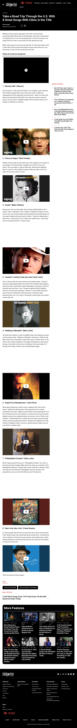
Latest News (44, 3)
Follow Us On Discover (9, 587)
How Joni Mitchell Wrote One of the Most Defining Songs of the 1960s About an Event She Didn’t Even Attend (64, 112)
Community (59, 3)
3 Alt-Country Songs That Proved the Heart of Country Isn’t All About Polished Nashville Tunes (64, 629)
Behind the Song (7, 684)
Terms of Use (55, 719)
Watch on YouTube (7, 709)
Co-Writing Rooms (65, 688)
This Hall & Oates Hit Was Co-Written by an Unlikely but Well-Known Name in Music (47, 630)
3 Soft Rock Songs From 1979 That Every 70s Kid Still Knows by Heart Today (24, 598)
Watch (22, 7)
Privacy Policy (67, 719)
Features (37, 3)
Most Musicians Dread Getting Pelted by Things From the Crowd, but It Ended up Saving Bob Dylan (11, 629)
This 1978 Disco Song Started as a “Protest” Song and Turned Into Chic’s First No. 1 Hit (64, 102)
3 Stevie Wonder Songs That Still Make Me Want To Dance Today (47, 652)
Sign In (33, 719)
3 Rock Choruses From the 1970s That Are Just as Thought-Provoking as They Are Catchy (64, 654)
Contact (25, 719)
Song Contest (35, 684)
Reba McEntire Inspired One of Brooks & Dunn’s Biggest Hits (27, 629)
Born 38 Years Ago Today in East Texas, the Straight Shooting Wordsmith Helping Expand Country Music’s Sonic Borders (12, 655)
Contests (52, 3)
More (4, 704)
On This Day (7, 647)
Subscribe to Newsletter (52, 686)
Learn (69, 3)
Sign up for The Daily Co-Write (23, 685)
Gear (4, 695)
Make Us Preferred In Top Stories (27, 587)
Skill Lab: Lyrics (65, 686)
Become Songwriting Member (52, 693)
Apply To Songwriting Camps (52, 689)
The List (59, 622)
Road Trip (5, 583)
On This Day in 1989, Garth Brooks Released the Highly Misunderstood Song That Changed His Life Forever (29, 654)
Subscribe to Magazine (52, 684)
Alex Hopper (7, 24)
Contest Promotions (37, 692)
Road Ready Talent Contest (36, 689)
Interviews (5, 688)
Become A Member (43, 719)
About (7, 719)
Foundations (64, 684)
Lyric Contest (35, 686)
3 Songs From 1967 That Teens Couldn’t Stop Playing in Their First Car (64, 129)
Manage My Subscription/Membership (53, 699)
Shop (64, 3)
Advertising (16, 719)
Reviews (5, 697)
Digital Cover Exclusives (8, 686)
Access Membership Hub (53, 696)
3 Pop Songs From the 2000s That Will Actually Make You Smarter (63, 121)
